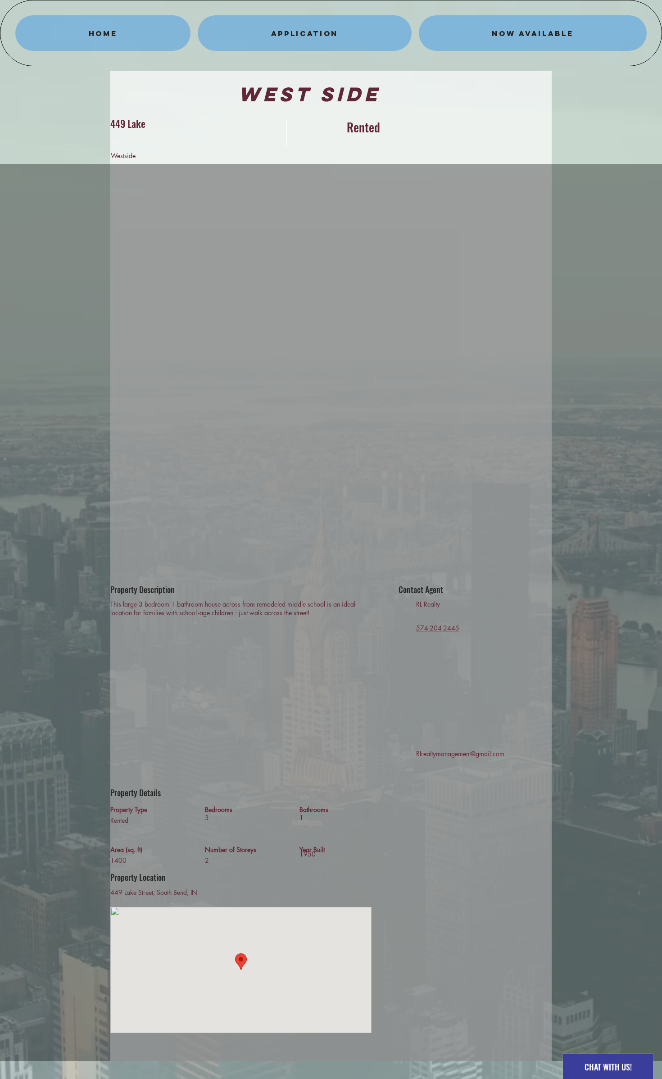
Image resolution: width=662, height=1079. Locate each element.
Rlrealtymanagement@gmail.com (460, 753)
